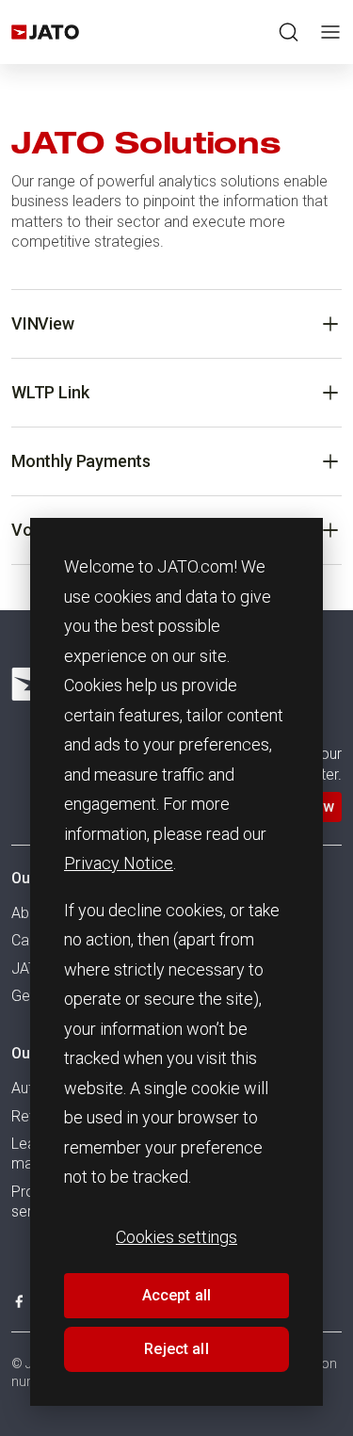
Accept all (177, 1295)
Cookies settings (176, 1237)
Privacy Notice (118, 863)
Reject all (176, 1349)
